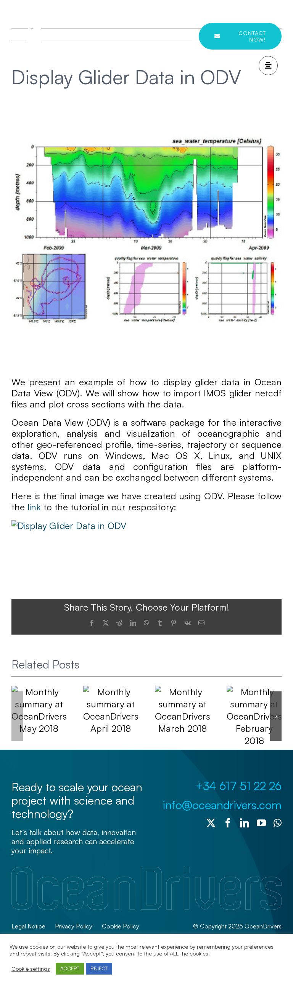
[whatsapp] (278, 822)
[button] (17, 716)
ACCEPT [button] (69, 968)
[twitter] (211, 822)
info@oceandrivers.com (222, 805)
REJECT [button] (99, 968)
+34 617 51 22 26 (239, 786)
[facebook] (227, 822)
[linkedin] (244, 822)
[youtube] (261, 822)
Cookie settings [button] (30, 968)
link (34, 507)
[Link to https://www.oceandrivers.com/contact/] (268, 65)
